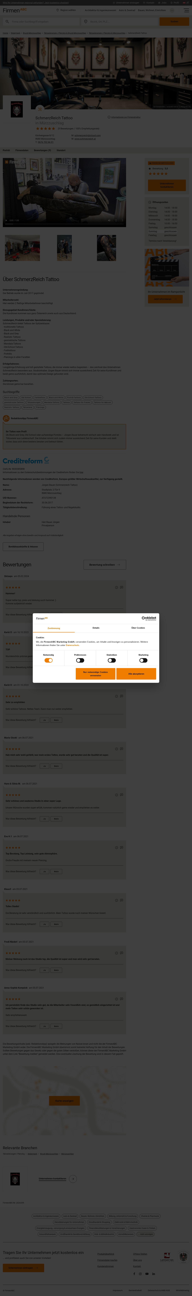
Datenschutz (72, 645)
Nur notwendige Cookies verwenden (95, 674)
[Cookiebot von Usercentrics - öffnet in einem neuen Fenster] (144, 619)
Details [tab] (96, 628)
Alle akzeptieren (136, 673)
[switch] (80, 660)
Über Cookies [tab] (138, 628)
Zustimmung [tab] (54, 628)
